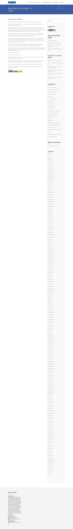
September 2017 (51, 392)
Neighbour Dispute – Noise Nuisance (55, 129)
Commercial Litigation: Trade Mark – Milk (56, 77)
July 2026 (50, 154)
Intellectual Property (52, 115)
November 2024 (51, 201)
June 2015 (50, 446)
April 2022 (50, 274)
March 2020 (51, 333)
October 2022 (51, 260)
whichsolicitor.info (13, 520)
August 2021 (51, 293)
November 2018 (51, 363)
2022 (61, 8)
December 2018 (51, 361)
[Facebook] (9, 71)
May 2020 (50, 328)
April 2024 (50, 218)
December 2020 (51, 312)
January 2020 (51, 338)
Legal (50, 117)
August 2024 (51, 208)
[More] (21, 71)
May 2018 (50, 375)
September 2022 (51, 262)
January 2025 (51, 197)
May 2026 (50, 159)
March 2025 (51, 192)
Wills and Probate (52, 136)
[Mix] (18, 71)
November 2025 (51, 173)
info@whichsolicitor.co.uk (15, 518)
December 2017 (51, 385)
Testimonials (61, 2)
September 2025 (51, 178)
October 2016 (51, 415)
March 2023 (51, 248)
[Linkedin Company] (53, 30)
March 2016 (51, 427)
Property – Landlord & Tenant (54, 134)
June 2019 (50, 349)
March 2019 (51, 354)
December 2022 (51, 255)
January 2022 (51, 281)
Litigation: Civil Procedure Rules (54, 122)
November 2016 (51, 413)
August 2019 (51, 345)
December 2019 (51, 340)
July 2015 (50, 443)
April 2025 (50, 190)
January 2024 (51, 225)
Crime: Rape (51, 103)
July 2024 (50, 211)
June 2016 (50, 422)
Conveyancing (51, 94)
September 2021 (51, 291)
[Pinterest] (16, 71)
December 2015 (51, 434)
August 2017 (51, 394)
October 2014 (51, 464)
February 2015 (51, 455)
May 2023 (50, 244)
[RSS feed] (54, 30)
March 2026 (51, 164)
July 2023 (50, 239)
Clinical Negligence (52, 87)
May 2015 (50, 448)
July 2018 (50, 373)
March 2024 (51, 220)
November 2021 (51, 286)
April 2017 (50, 401)
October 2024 (51, 204)
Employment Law (52, 106)
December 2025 (51, 171)
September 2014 (51, 467)
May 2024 (50, 215)
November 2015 (51, 436)
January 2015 (51, 457)
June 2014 (50, 474)
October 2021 (51, 288)
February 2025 (51, 194)
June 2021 (50, 298)
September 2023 (51, 234)
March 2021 (51, 305)
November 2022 (51, 258)
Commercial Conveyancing (53, 89)
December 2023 (51, 227)
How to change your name (46, 2)
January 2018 (51, 382)
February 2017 (51, 406)
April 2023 (50, 246)
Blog (33, 2)
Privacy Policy (55, 2)
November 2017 (51, 387)
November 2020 (51, 314)
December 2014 (51, 460)
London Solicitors (52, 127)
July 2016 (50, 420)
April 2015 (50, 450)
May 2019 (50, 352)
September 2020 (51, 319)
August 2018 (51, 370)
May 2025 (50, 187)
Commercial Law (51, 92)
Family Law (51, 108)
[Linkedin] (12, 71)
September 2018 (51, 368)
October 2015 (51, 439)
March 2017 (51, 403)
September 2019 (51, 342)
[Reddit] (14, 71)
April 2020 (50, 331)
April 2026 (50, 161)
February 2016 (51, 429)
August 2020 (51, 321)
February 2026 (51, 166)
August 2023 (51, 237)
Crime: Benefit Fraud (52, 99)
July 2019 (50, 347)
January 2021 (51, 309)
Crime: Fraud (51, 101)
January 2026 (51, 168)
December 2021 (51, 284)
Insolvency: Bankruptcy (53, 113)
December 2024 (51, 199)
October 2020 (51, 316)
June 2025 (50, 185)
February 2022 (51, 279)
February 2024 (51, 222)
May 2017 (50, 399)
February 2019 (51, 356)
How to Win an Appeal (15, 19)
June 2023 (50, 241)
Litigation (50, 120)
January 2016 (51, 432)
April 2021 (50, 302)
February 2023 (51, 251)
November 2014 (51, 462)
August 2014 (51, 469)
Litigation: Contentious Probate (54, 124)
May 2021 (50, 300)
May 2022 (50, 272)
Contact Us (38, 2)
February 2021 (51, 307)
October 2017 (51, 389)
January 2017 (51, 408)
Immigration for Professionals (54, 110)
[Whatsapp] (19, 71)
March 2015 (51, 453)
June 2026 (50, 157)
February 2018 (51, 380)
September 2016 (51, 417)
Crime (50, 96)
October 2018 (51, 366)
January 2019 (51, 359)
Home (30, 2)
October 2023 (51, 232)
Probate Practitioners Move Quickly (55, 42)
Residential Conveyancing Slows (54, 73)
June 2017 (50, 396)
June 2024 (50, 213)
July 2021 (50, 295)
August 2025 (51, 180)
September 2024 (51, 206)
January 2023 (51, 253)
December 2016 (51, 410)
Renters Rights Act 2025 (53, 40)
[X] (11, 71)
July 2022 (50, 267)
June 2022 (50, 269)
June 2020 (50, 326)
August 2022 (51, 265)
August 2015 (51, 441)
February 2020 (51, 335)
